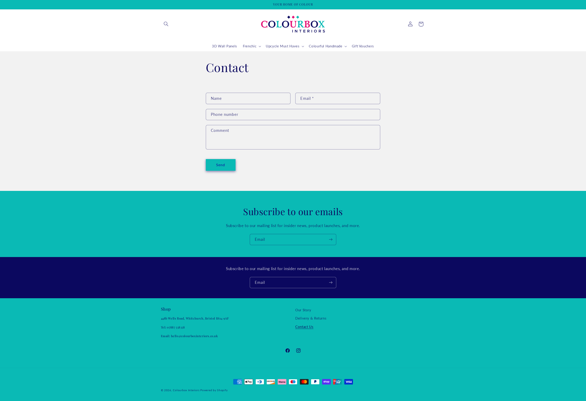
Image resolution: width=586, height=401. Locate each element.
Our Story (303, 310)
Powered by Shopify (214, 390)
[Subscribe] (331, 239)
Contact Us (304, 327)
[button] (166, 24)
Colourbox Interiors (186, 390)
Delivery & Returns (310, 318)
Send (220, 165)
